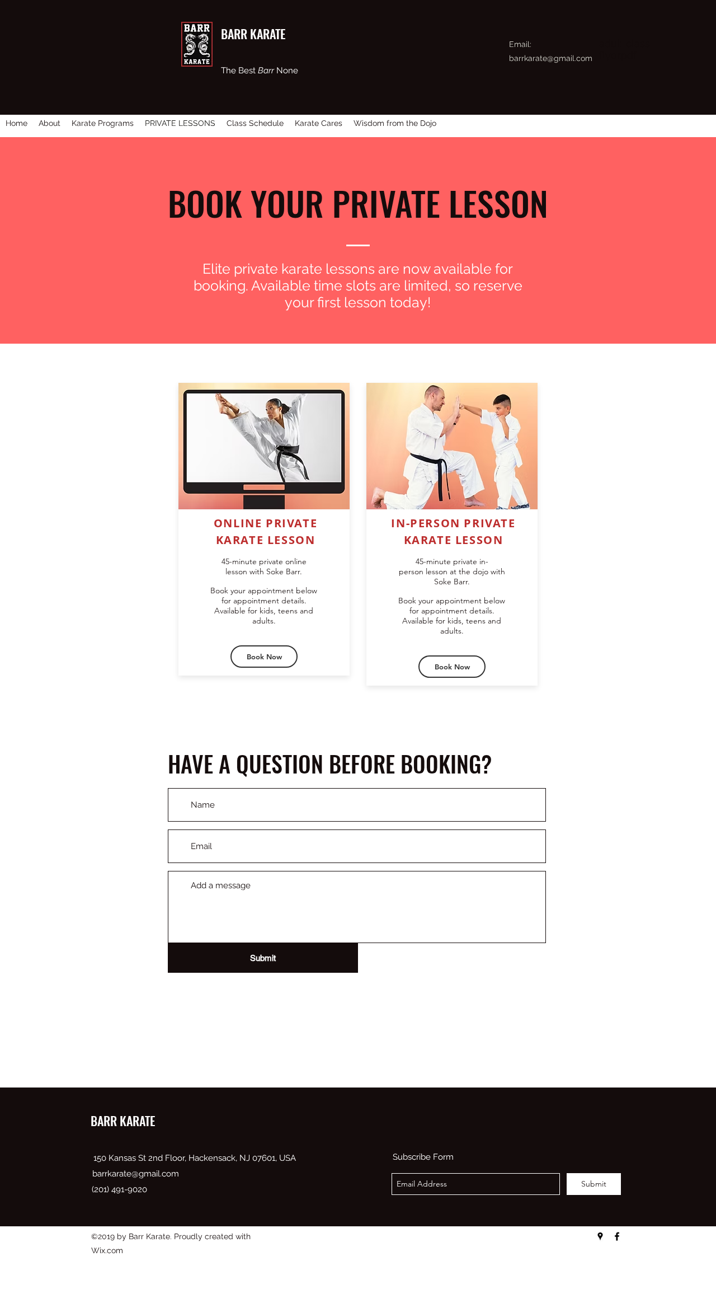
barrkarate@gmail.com (550, 58)
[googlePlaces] (600, 1236)
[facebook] (617, 1236)
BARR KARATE (123, 1120)
